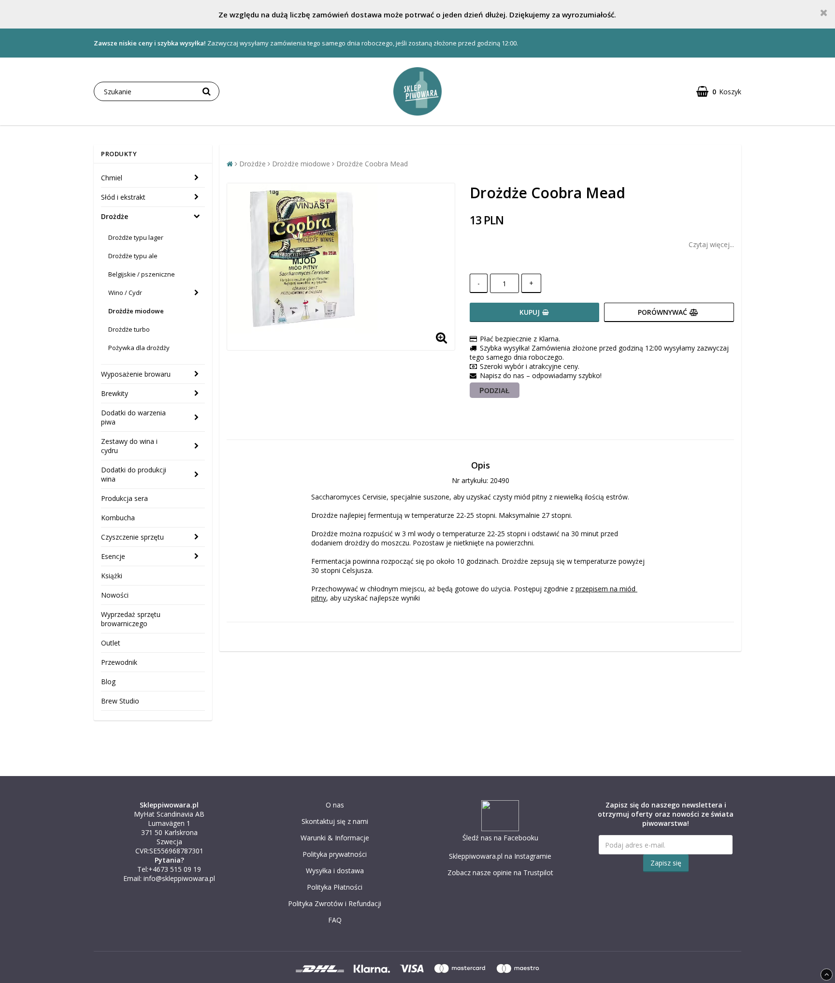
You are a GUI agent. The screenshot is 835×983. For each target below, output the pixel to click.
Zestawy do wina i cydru (129, 446)
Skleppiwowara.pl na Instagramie (500, 856)
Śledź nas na (483, 837)
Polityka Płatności (334, 887)
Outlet (110, 642)
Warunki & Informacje (335, 837)
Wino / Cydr (125, 292)
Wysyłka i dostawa (335, 870)
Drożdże (114, 216)
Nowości (115, 595)
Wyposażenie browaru (136, 374)
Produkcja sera (124, 498)
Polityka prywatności (334, 854)
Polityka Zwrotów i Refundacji (334, 903)
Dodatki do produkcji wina (133, 474)
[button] (718, 91)
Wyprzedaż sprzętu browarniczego (130, 619)
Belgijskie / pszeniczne (141, 274)
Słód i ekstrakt (123, 197)
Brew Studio (120, 700)
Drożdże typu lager (135, 237)
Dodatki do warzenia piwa (133, 417)
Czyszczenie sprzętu (132, 537)
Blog (108, 681)
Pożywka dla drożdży (139, 347)
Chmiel (111, 177)
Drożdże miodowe (136, 311)
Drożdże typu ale (133, 255)
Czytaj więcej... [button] (711, 244)
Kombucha (118, 517)
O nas (335, 804)
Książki (111, 575)
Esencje (113, 556)
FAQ (335, 919)
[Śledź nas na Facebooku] (500, 828)
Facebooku (521, 837)
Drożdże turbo (129, 329)
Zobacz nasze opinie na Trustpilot (500, 872)
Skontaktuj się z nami (335, 821)
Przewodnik (119, 662)
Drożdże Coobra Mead (372, 163)
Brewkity (114, 393)
